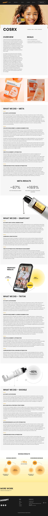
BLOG (22, 2)
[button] (16, 2)
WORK (9, 2)
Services (15, 2)
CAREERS (28, 2)
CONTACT (20, 504)
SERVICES (20, 502)
